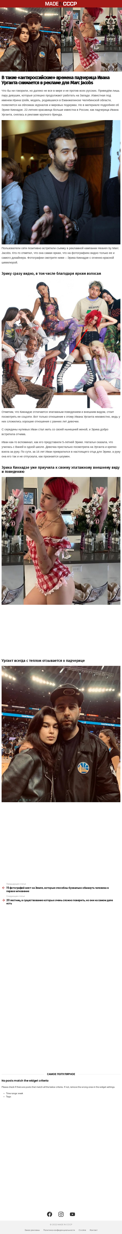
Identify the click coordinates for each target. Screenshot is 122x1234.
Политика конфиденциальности (59, 1230)
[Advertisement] (61, 629)
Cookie (82, 1230)
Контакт (94, 1230)
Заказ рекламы (32, 1230)
